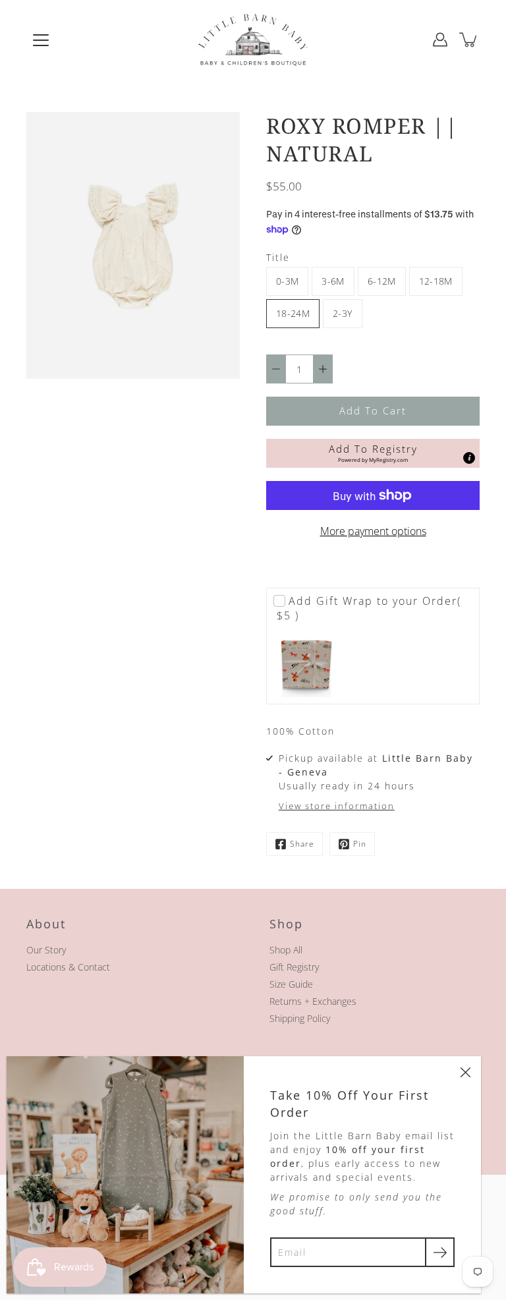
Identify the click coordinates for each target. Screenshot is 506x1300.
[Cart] (469, 39)
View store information (337, 806)
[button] (373, 453)
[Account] (440, 39)
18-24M (293, 313)
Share (302, 843)
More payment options (373, 531)
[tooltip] (469, 458)
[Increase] (323, 368)
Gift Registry (294, 967)
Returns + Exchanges (312, 1001)
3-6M (333, 281)
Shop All (285, 950)
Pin (359, 843)
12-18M (436, 281)
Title (278, 257)
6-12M (382, 281)
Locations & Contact (68, 967)
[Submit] (440, 1252)
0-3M (287, 281)
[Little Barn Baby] (253, 39)
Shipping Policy (299, 1018)
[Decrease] (276, 368)
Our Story (46, 950)
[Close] (465, 1072)
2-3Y (342, 313)
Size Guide (291, 984)
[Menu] (40, 40)
